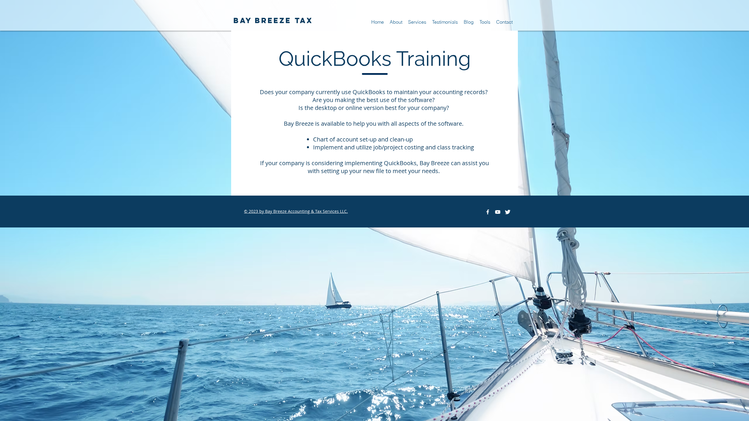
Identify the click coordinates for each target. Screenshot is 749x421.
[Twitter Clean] (507, 212)
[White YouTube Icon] (497, 212)
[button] (417, 22)
